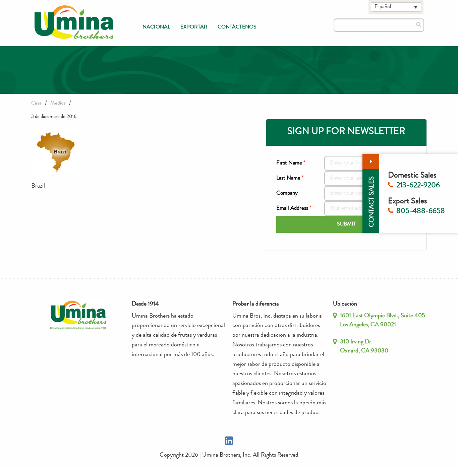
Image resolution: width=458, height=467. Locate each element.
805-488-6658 (420, 211)
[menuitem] (156, 27)
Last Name (290, 178)
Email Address (293, 208)
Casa (36, 103)
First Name (290, 163)
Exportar (194, 27)
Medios (58, 103)
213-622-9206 (418, 186)
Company (287, 193)
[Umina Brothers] (74, 22)
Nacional (156, 27)
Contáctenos (237, 27)
